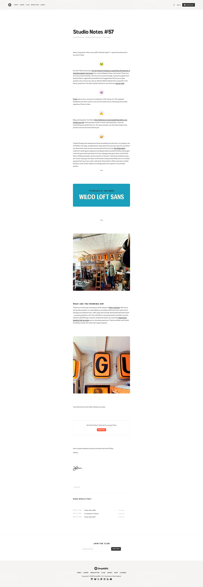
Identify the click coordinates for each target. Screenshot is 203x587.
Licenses (123, 572)
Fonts (16, 4)
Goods (22, 4)
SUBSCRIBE (101, 429)
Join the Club (189, 5)
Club (27, 4)
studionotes (77, 487)
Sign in (179, 5)
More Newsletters (83, 499)
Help (116, 572)
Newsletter (35, 4)
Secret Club (120, 83)
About (43, 4)
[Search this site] (174, 5)
